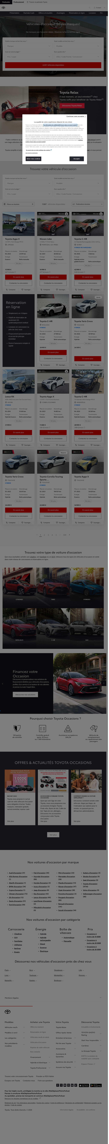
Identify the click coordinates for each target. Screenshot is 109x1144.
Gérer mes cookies (33, 159)
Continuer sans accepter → (76, 116)
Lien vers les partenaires (32, 152)
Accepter (77, 159)
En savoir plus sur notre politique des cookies (38, 150)
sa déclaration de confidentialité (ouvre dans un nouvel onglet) (60, 125)
